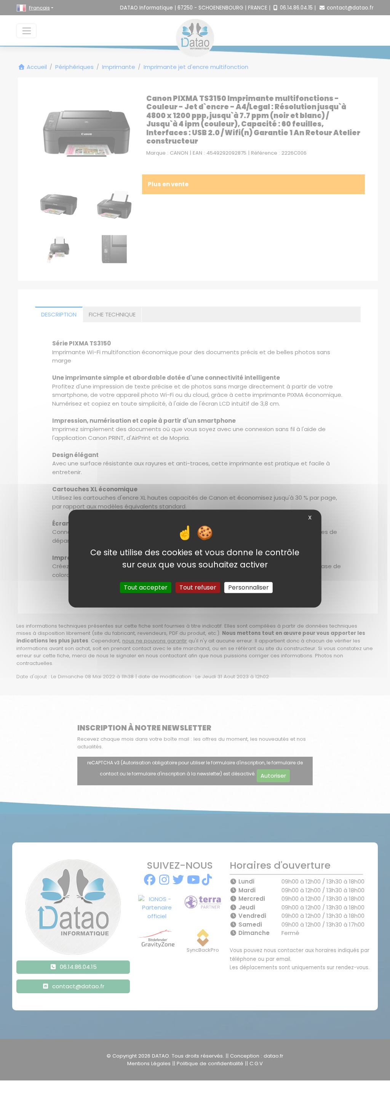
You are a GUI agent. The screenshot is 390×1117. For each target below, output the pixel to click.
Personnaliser (248, 587)
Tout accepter (146, 587)
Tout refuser (197, 587)
